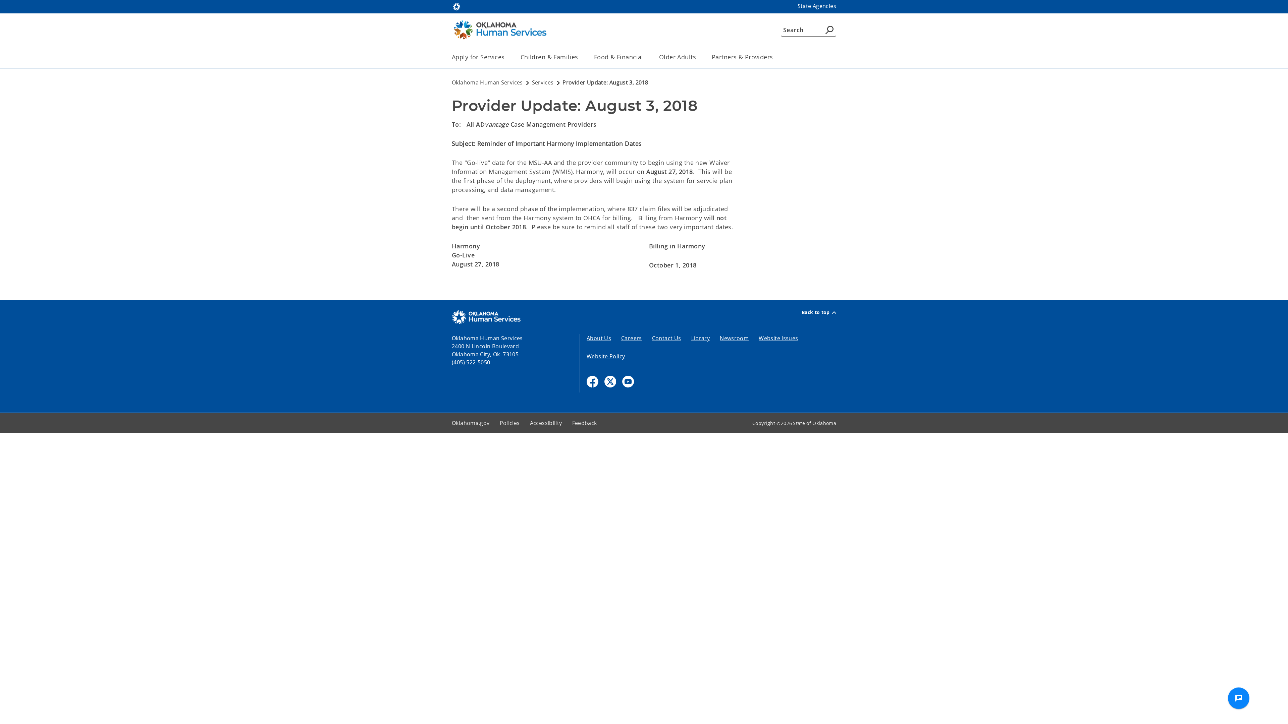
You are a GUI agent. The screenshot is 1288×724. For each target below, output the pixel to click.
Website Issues (778, 338)
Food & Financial (618, 57)
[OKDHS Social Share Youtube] (628, 381)
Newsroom (734, 338)
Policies (510, 423)
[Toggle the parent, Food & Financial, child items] (645, 57)
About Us (599, 338)
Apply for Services (478, 57)
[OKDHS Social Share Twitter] (610, 381)
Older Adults (677, 57)
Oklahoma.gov (471, 423)
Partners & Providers (742, 57)
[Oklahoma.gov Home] (456, 6)
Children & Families (549, 57)
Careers (631, 338)
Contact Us (666, 338)
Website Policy (606, 356)
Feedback (584, 423)
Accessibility (546, 423)
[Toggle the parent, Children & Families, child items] (580, 57)
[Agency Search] (829, 30)
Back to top (816, 312)
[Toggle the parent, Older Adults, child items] (698, 57)
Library (700, 338)
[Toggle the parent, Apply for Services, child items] (507, 57)
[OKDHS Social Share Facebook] (592, 381)
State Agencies (817, 6)
